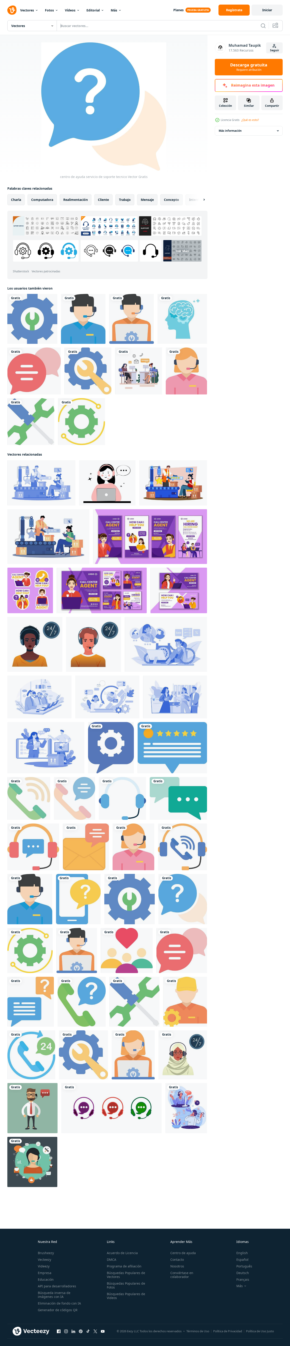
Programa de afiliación (124, 1266)
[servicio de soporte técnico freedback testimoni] (172, 747)
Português (244, 1266)
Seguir (274, 50)
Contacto (177, 1259)
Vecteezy (44, 1259)
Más (114, 10)
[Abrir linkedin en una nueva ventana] (73, 1331)
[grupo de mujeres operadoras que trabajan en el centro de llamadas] (39, 697)
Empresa (44, 1273)
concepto (171, 199)
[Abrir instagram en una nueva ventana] (66, 1331)
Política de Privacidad (227, 1331)
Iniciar (267, 10)
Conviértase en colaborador (181, 1275)
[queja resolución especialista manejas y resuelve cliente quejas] (45, 747)
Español (242, 1259)
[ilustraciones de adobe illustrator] (133, 1054)
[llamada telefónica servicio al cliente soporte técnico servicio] (83, 319)
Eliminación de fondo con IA (59, 1303)
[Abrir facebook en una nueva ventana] (59, 1331)
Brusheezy (46, 1253)
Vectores (27, 10)
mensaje (147, 199)
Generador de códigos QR (57, 1310)
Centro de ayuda (183, 1253)
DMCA (111, 1259)
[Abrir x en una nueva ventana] (95, 1331)
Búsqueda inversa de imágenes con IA (54, 1295)
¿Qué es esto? (250, 120)
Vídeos (70, 10)
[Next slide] (200, 199)
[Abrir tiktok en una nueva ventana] (88, 1331)
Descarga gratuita (248, 67)
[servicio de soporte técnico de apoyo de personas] (127, 950)
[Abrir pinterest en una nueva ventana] (81, 1331)
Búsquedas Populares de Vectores (126, 1275)
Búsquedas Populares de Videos (126, 1296)
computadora (42, 199)
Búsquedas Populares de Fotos (126, 1285)
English (242, 1253)
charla (16, 199)
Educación (46, 1279)
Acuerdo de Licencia (122, 1253)
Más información (230, 131)
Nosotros (177, 1266)
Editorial (93, 10)
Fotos (49, 10)
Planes (178, 10)
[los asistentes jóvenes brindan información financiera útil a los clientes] (175, 697)
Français (242, 1279)
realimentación (75, 199)
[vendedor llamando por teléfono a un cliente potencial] (166, 644)
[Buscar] (263, 25)
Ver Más (182, 251)
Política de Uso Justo (260, 1331)
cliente (103, 199)
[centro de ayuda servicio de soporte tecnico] (34, 370)
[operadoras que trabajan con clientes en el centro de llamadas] (107, 697)
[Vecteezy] (12, 10)
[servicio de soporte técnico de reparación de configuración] (32, 319)
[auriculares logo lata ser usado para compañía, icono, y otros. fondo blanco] (111, 1108)
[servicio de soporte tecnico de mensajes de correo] (86, 846)
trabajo (125, 199)
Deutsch (242, 1273)
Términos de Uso (197, 1331)
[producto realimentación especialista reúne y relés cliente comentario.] (41, 483)
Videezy (44, 1266)
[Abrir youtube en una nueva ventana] (103, 1331)
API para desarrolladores (57, 1286)
